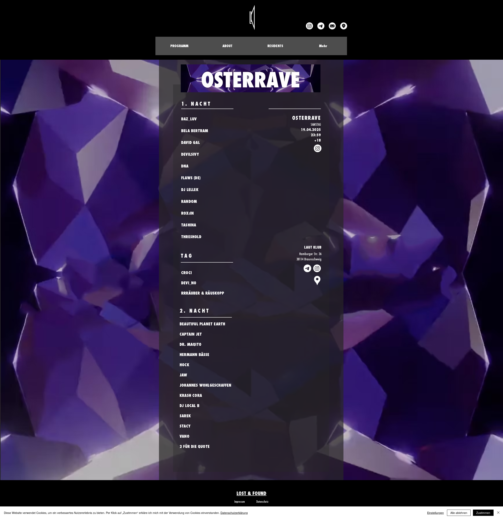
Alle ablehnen (458, 513)
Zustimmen (483, 513)
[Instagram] (309, 25)
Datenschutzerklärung (234, 513)
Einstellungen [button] (435, 513)
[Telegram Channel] (320, 25)
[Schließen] (498, 513)
